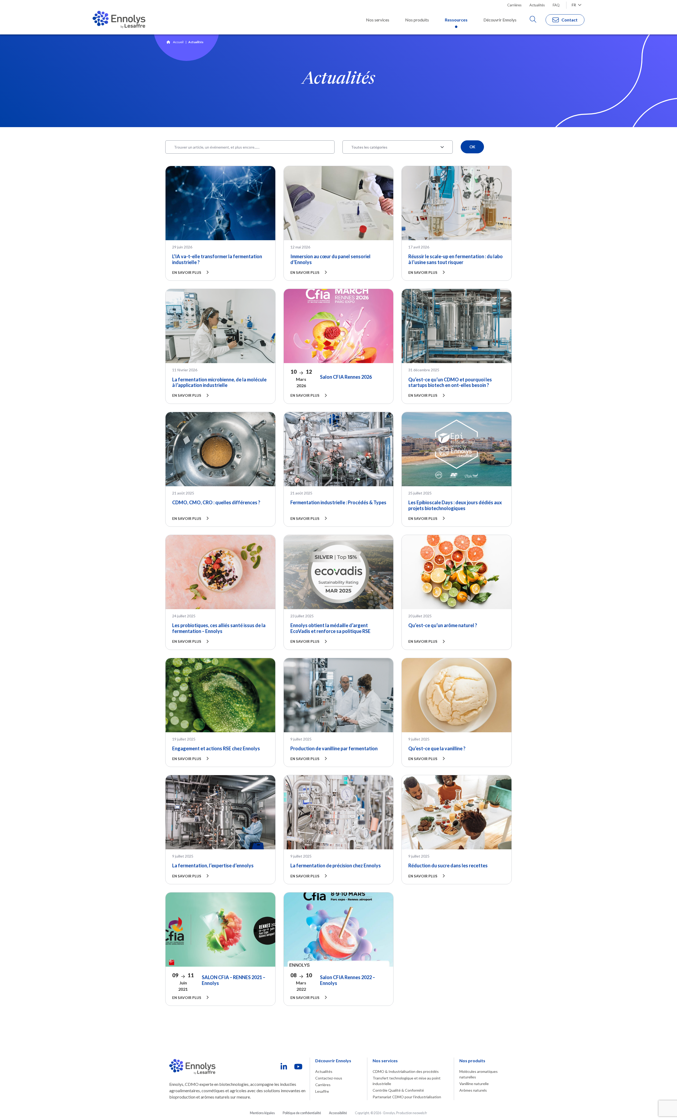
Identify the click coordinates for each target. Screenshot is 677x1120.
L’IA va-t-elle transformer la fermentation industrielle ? (217, 259)
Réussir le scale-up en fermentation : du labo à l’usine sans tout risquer (455, 259)
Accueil (178, 42)
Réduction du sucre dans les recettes (448, 865)
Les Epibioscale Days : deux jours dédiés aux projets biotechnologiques (455, 505)
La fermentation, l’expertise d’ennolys (213, 865)
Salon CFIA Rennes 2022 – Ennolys (347, 980)
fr (574, 5)
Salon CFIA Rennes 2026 (346, 377)
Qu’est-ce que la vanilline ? (436, 748)
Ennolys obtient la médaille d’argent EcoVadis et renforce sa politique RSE (330, 628)
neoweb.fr (420, 1113)
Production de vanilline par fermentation (334, 748)
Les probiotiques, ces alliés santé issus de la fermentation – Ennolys (219, 628)
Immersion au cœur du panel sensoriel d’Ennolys (330, 259)
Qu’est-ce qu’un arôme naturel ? (442, 625)
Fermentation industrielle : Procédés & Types (338, 502)
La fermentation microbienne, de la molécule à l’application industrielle (219, 382)
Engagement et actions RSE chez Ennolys (216, 748)
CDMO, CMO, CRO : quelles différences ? (216, 502)
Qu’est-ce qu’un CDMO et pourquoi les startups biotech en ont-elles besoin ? (450, 382)
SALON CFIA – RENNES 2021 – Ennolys (233, 980)
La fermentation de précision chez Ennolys (335, 865)
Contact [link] (569, 19)
